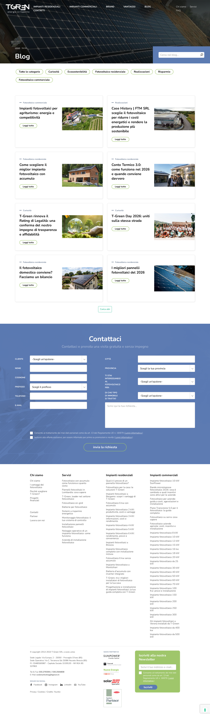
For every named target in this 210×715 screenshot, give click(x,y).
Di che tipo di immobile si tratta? (111, 395)
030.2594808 (58, 672)
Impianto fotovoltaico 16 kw (164, 549)
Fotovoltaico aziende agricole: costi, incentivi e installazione (163, 526)
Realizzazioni (142, 71)
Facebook (38, 684)
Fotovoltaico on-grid (72, 503)
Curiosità (53, 71)
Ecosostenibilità (77, 71)
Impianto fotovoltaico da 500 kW (165, 635)
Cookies (41, 691)
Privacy (33, 691)
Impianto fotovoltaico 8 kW (164, 533)
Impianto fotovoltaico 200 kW (163, 602)
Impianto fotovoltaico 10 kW (164, 537)
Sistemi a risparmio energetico (72, 512)
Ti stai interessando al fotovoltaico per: (112, 381)
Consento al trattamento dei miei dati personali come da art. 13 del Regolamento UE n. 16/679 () (88, 433)
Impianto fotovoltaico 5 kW (120, 529)
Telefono (20, 396)
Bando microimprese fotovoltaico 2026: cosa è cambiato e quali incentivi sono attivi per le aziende (163, 491)
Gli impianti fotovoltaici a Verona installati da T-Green (164, 622)
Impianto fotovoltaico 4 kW (120, 525)
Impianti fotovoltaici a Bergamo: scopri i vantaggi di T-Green (121, 496)
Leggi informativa (133, 432)
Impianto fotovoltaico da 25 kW (164, 562)
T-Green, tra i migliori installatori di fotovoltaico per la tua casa (119, 580)
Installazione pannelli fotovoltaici (73, 525)
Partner (34, 516)
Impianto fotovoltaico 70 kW (164, 584)
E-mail (18, 405)
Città (108, 359)
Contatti (39, 10)
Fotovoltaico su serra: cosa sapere (163, 518)
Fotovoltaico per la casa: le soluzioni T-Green (119, 488)
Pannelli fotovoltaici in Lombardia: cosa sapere (74, 491)
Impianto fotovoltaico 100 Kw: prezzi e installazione (163, 589)
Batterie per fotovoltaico (74, 507)
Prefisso (20, 386)
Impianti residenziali (46, 6)
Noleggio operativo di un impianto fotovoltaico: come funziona (76, 533)
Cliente (19, 359)
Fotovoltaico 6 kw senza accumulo (118, 559)
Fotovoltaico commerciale (34, 80)
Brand (110, 6)
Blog (148, 6)
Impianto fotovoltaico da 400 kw (165, 629)
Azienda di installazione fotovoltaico (74, 541)
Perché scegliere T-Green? (38, 492)
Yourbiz (57, 691)
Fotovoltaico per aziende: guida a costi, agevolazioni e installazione (164, 501)
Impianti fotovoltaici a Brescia (117, 543)
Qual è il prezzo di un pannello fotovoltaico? (117, 482)
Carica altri (105, 309)
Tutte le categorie (29, 71)
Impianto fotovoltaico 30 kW (164, 568)
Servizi (193, 6)
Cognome (20, 377)
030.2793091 (45, 672)
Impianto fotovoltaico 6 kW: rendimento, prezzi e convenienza (120, 536)
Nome (18, 368)
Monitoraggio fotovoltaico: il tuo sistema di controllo (76, 519)
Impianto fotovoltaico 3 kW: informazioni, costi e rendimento (120, 519)
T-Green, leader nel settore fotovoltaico (76, 497)
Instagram (53, 684)
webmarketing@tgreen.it (47, 674)
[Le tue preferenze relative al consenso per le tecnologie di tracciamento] (205, 710)
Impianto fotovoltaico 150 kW (163, 596)
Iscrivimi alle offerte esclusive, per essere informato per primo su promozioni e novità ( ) (83, 437)
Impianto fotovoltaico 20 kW (164, 557)
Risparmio (164, 71)
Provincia (110, 368)
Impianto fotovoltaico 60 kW (164, 580)
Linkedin (67, 684)
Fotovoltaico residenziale (110, 71)
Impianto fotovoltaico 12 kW (164, 541)
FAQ (178, 10)
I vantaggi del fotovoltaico (37, 486)
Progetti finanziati (34, 499)
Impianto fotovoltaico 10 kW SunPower (164, 482)
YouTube (81, 684)
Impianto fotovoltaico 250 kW (163, 609)
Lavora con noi (37, 520)
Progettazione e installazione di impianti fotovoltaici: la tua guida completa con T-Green (121, 589)
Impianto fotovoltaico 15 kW (164, 545)
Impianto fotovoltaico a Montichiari (117, 566)
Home (17, 48)
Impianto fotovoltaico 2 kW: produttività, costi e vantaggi (120, 510)
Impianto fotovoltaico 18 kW (164, 553)
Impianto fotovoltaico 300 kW (163, 616)
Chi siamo (181, 6)
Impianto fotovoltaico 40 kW (164, 572)
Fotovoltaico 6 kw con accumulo (117, 504)
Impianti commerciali (83, 6)
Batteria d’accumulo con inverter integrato (118, 572)
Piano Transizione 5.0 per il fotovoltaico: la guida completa (164, 510)
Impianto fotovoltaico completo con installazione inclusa (119, 551)
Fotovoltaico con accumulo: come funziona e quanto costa (76, 483)
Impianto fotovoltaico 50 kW (164, 576)
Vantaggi (129, 6)
